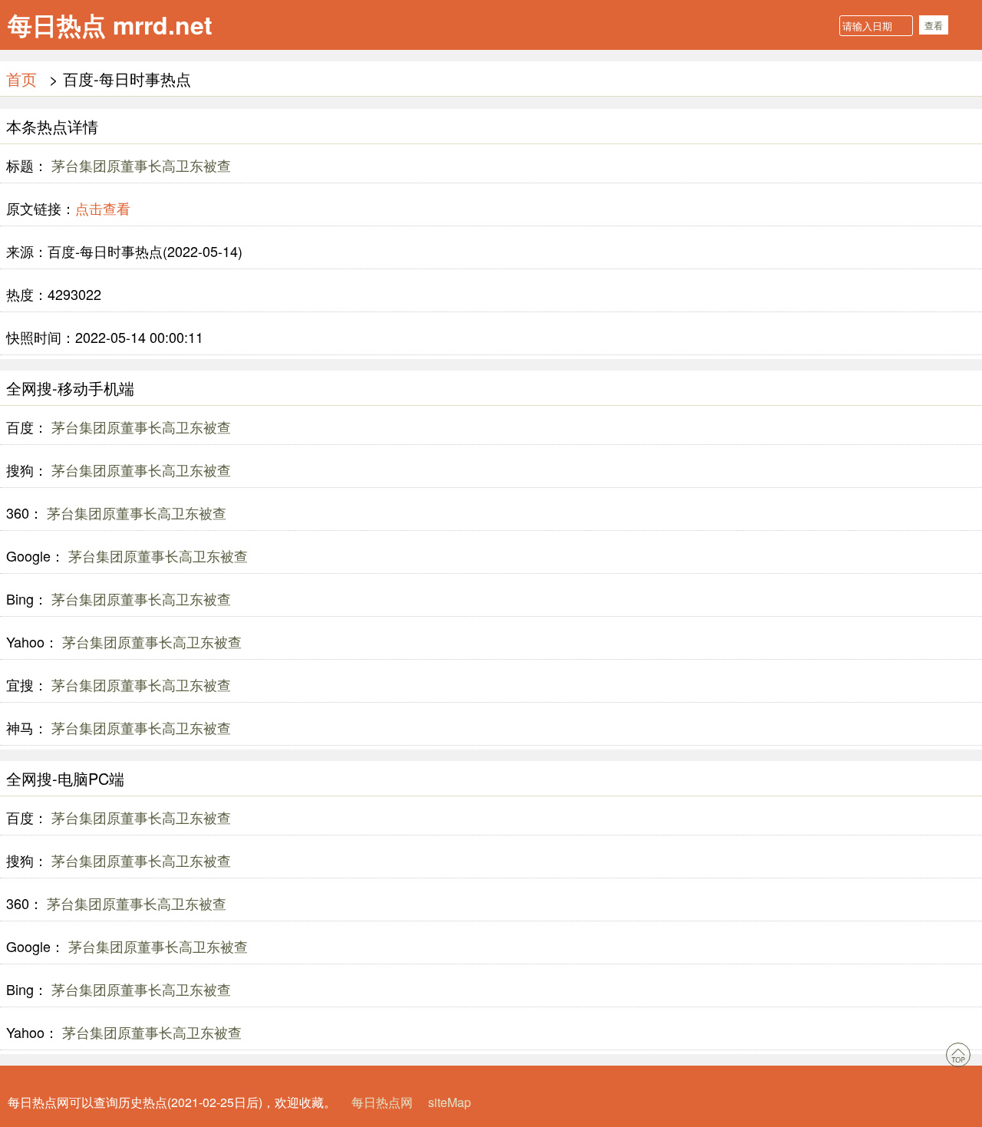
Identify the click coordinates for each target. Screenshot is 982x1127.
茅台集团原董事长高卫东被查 (139, 165)
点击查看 (102, 208)
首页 (21, 79)
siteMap (449, 1102)
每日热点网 (382, 1102)
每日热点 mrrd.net (110, 24)
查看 (933, 24)
